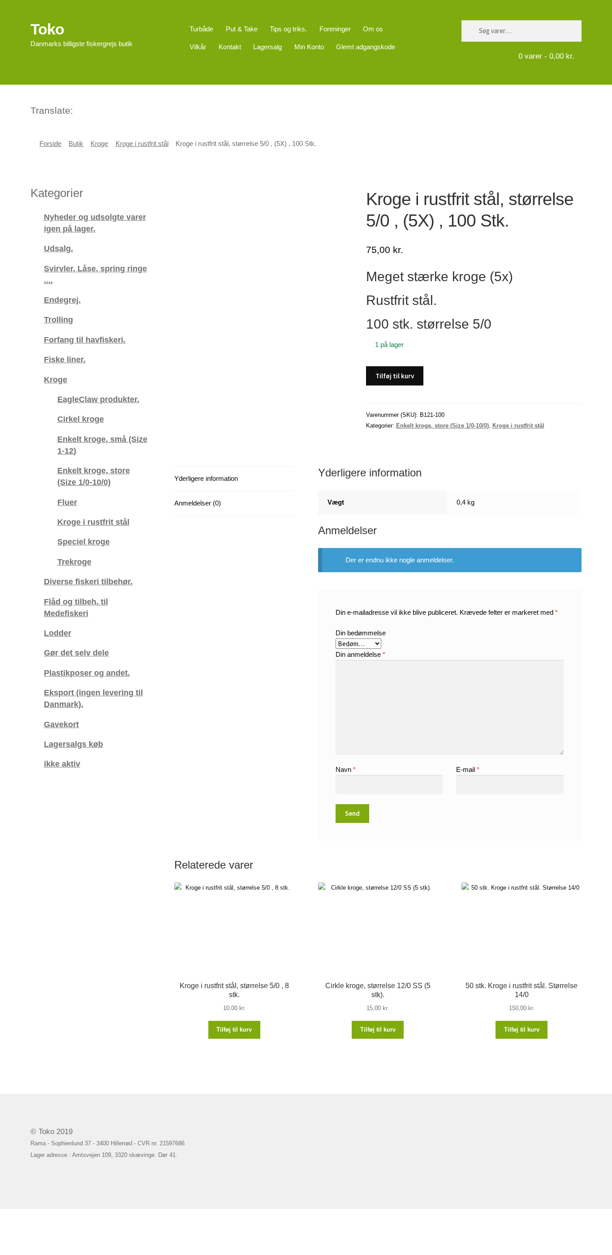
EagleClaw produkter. (98, 399)
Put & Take (242, 29)
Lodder (57, 633)
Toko (47, 29)
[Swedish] (115, 109)
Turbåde (201, 29)
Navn (346, 769)
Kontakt (230, 47)
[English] (92, 109)
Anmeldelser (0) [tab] (197, 503)
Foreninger (335, 29)
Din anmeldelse (360, 654)
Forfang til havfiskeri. (84, 339)
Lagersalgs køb (73, 744)
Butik (76, 143)
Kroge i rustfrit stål (142, 143)
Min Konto (309, 47)
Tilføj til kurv (394, 376)
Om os (373, 29)
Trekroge (74, 561)
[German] (104, 109)
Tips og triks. (288, 29)
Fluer (67, 502)
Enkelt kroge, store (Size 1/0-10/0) (442, 425)
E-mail (467, 769)
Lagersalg (267, 47)
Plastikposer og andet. (87, 672)
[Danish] (80, 109)
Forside (50, 143)
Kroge (99, 143)
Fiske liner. (65, 359)
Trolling (58, 319)
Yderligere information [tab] (206, 478)
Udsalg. (58, 248)
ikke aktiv (62, 763)
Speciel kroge (83, 541)
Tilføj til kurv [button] (234, 1029)
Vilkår (198, 47)
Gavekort (61, 724)
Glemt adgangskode (365, 47)
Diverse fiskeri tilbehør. (88, 581)
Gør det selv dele (76, 652)
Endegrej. (62, 299)
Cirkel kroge (80, 419)
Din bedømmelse (361, 633)
